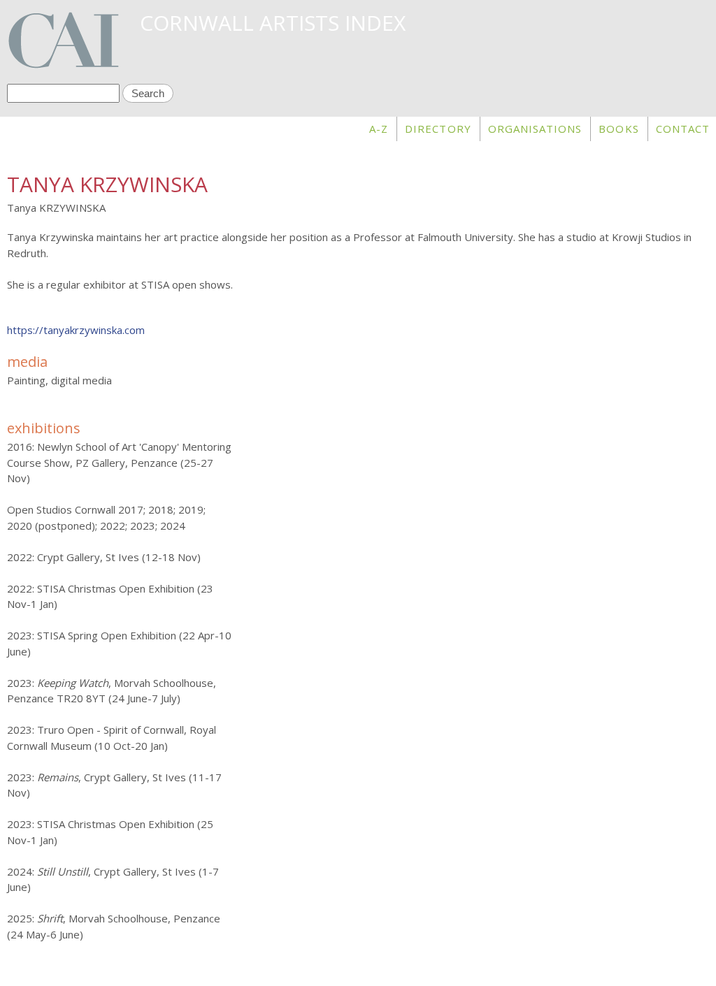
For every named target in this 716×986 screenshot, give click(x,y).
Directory (438, 129)
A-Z (378, 129)
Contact (683, 129)
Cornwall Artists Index (273, 22)
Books (618, 129)
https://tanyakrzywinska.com (76, 330)
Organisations (535, 129)
